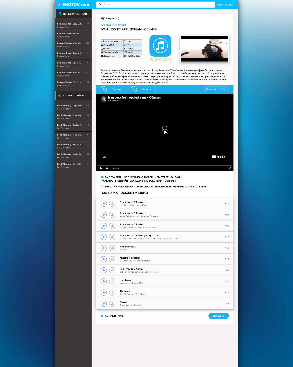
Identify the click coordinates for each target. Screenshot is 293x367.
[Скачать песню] (112, 204)
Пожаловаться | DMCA (216, 89)
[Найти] (100, 5)
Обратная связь (225, 4)
